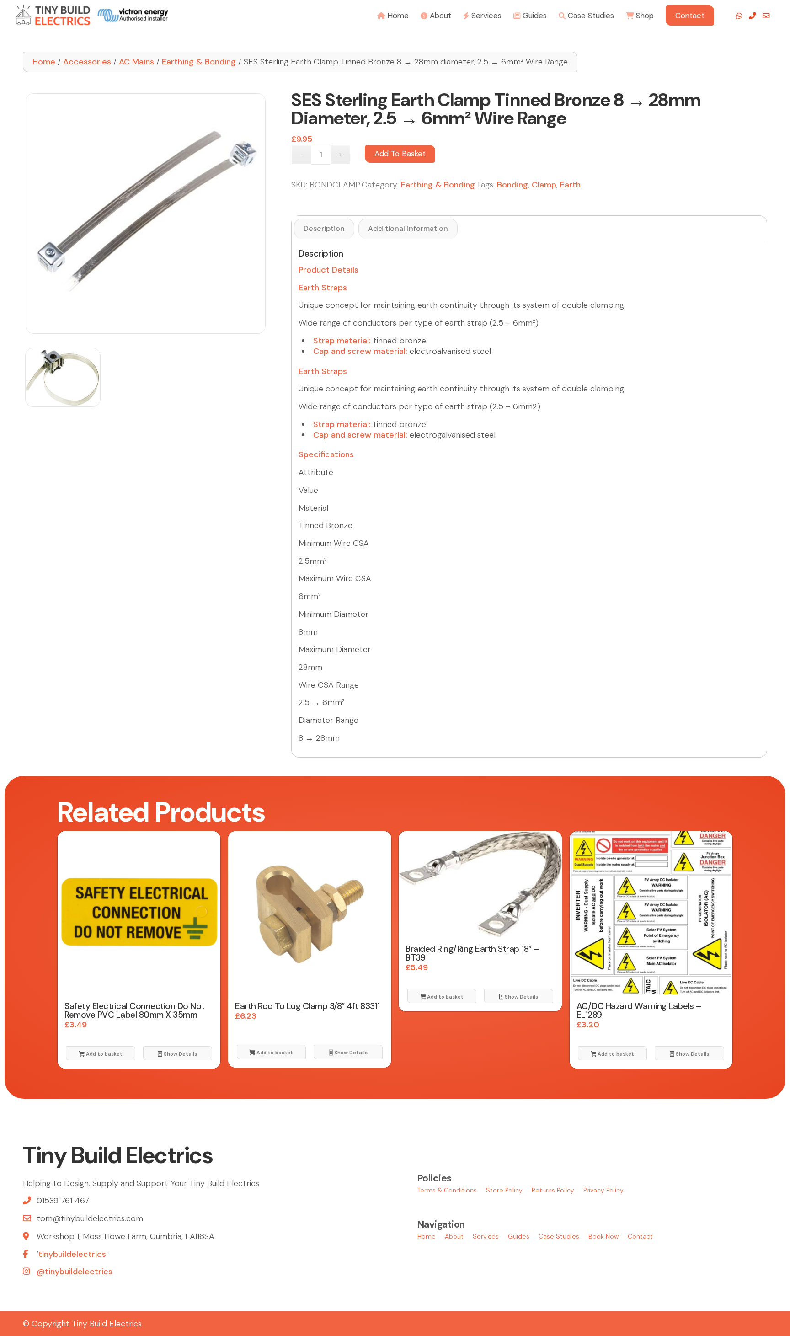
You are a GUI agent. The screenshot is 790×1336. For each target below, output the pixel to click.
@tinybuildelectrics (74, 1271)
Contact (640, 1236)
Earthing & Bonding (199, 61)
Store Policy (504, 1190)
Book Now (603, 1236)
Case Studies (559, 1236)
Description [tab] (324, 228)
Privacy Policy (603, 1190)
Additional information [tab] (408, 228)
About (454, 1236)
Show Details (179, 1054)
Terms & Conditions (447, 1190)
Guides (518, 1236)
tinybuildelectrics (72, 1254)
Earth (570, 184)
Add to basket (400, 154)
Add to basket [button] (104, 1054)
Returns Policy (553, 1190)
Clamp (544, 184)
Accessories (87, 61)
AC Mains (136, 61)
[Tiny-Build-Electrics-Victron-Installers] (92, 15)
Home (43, 61)
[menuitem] (393, 15)
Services (486, 1236)
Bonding (512, 184)
